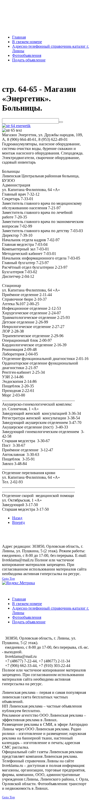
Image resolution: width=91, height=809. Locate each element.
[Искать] (61, 122)
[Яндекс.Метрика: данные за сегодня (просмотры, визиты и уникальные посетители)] (18, 583)
